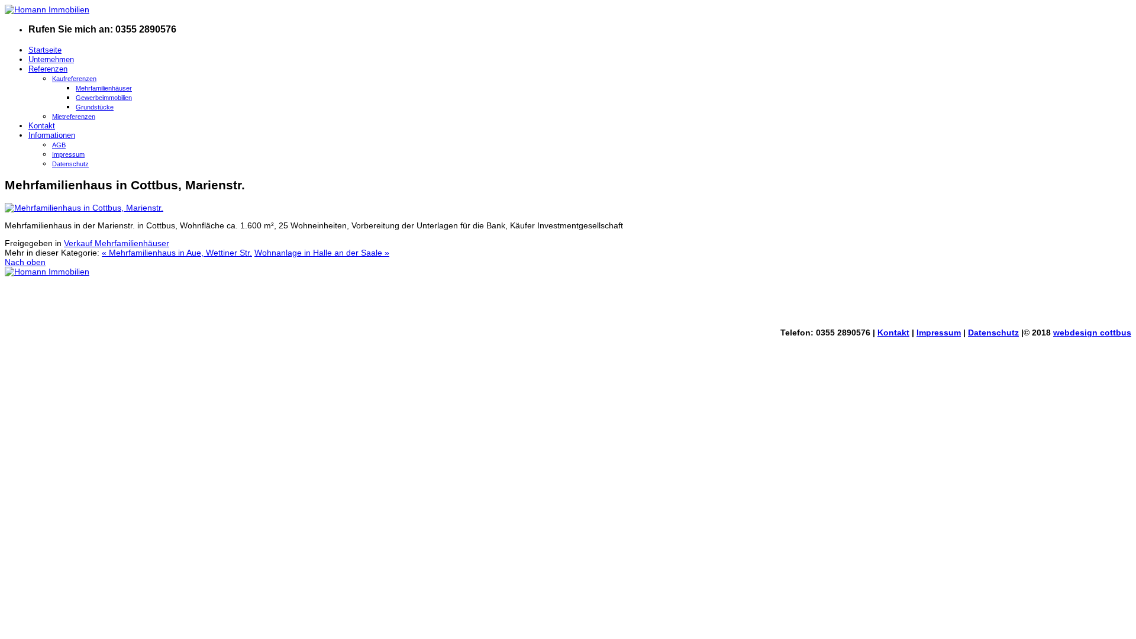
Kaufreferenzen (74, 78)
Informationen (51, 135)
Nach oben (25, 262)
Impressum (68, 154)
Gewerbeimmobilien (104, 97)
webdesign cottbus (1092, 332)
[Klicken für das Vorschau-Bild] (84, 207)
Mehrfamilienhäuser (104, 88)
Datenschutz (70, 163)
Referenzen (47, 68)
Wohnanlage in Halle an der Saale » (321, 252)
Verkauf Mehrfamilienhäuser (116, 243)
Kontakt (41, 125)
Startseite (45, 50)
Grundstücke (95, 107)
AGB (59, 145)
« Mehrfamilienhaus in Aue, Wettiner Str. (177, 252)
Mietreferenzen (73, 116)
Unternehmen (51, 59)
